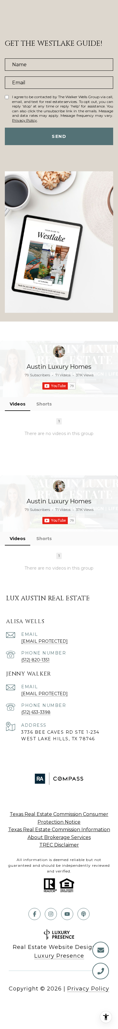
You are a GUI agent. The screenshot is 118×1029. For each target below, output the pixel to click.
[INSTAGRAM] (51, 914)
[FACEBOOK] (34, 914)
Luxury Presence (59, 956)
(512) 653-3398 (36, 712)
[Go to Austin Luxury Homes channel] (59, 352)
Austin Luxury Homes (59, 366)
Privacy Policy (24, 120)
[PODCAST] (83, 914)
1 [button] (59, 421)
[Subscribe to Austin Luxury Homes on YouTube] (59, 386)
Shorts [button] (44, 404)
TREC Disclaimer (59, 845)
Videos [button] (17, 404)
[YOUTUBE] (67, 914)
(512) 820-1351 (35, 660)
